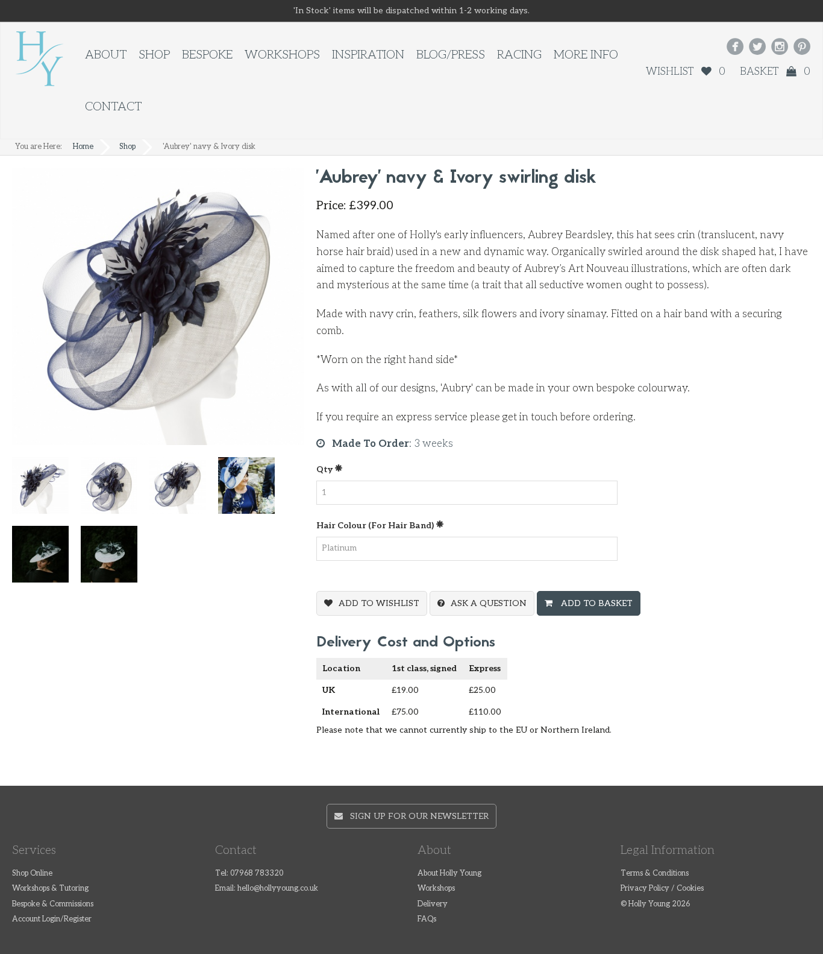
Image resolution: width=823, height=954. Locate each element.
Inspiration (368, 55)
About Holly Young (449, 873)
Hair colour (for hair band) (376, 525)
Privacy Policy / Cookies (662, 888)
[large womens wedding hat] (115, 490)
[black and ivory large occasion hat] (46, 559)
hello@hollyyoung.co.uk (277, 888)
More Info (586, 55)
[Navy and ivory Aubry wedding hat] (252, 490)
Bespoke (207, 55)
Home (83, 146)
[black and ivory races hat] (115, 559)
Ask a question (489, 603)
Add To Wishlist (379, 603)
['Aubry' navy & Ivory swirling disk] (183, 490)
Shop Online (32, 873)
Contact (113, 107)
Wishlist (685, 72)
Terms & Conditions (655, 873)
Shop (154, 55)
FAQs (427, 919)
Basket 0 (775, 72)
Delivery (433, 904)
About (106, 55)
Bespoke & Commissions (52, 904)
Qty (325, 469)
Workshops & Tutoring (50, 888)
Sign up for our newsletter (416, 816)
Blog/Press (450, 55)
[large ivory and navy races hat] (46, 490)
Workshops (282, 55)
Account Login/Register (52, 919)
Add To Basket (596, 603)
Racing (519, 55)
